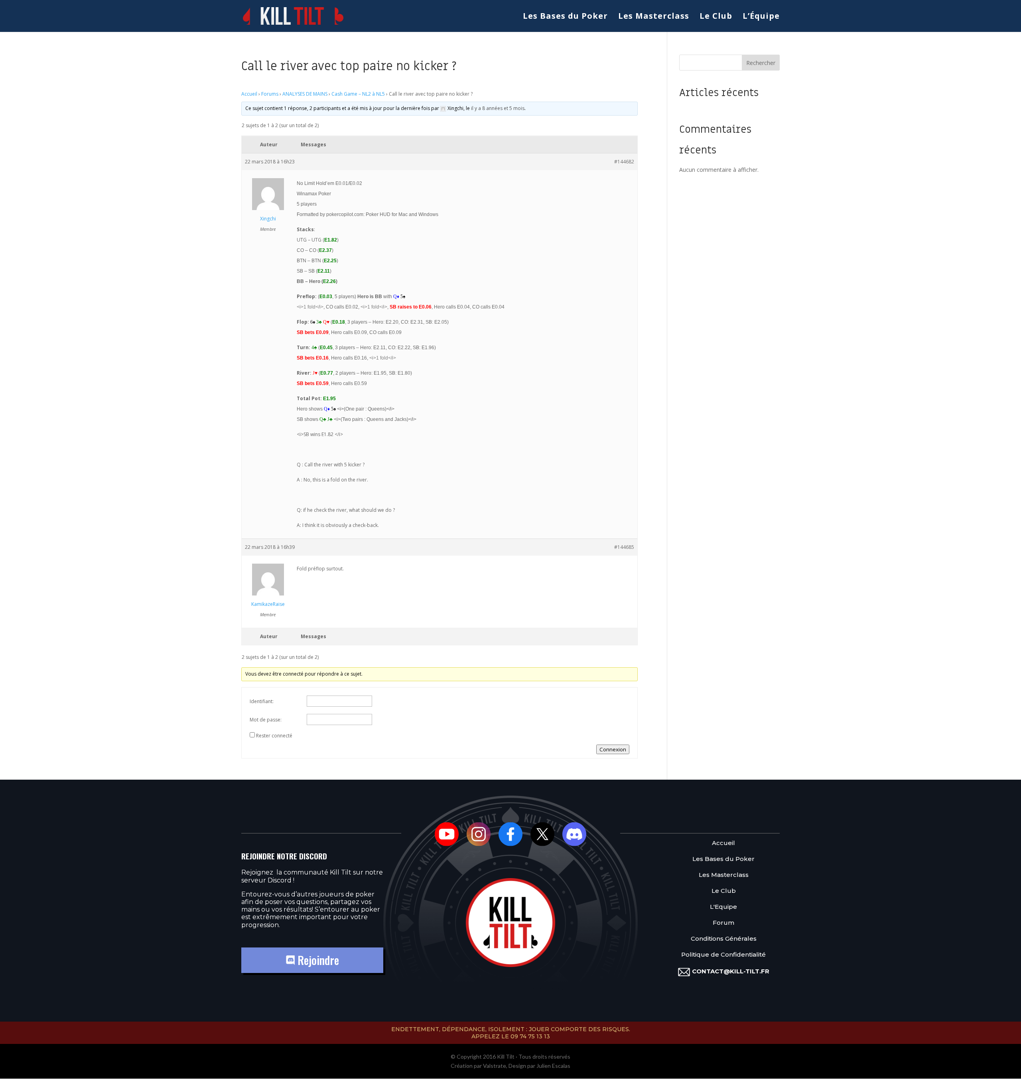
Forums (269, 93)
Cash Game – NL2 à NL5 (358, 93)
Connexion (612, 749)
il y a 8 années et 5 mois (497, 108)
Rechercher (760, 63)
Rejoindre (317, 960)
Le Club (716, 17)
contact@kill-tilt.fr (730, 971)
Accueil (249, 93)
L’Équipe (761, 17)
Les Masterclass (653, 17)
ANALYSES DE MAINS (304, 93)
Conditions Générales (724, 939)
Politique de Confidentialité (723, 955)
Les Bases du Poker (565, 17)
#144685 (624, 547)
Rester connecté (274, 735)
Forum (723, 923)
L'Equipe (723, 907)
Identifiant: (262, 701)
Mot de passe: (266, 719)
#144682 (624, 161)
